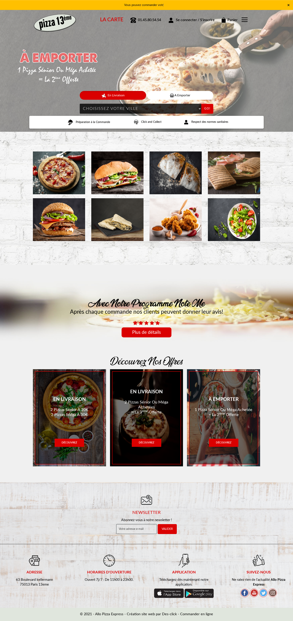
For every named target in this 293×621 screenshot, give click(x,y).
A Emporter (182, 95)
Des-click (169, 614)
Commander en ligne (196, 614)
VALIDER (167, 529)
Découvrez (69, 442)
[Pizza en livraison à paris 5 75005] (55, 18)
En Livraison (116, 95)
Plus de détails (146, 332)
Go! (207, 108)
